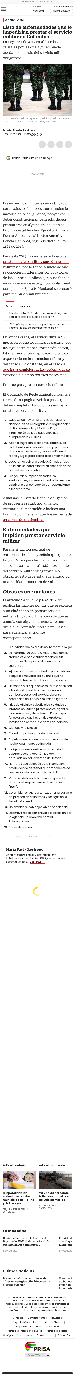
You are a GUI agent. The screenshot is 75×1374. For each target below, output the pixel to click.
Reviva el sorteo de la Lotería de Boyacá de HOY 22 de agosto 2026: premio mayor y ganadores (26, 1241)
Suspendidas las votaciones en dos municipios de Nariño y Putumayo (18, 1198)
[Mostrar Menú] (3, 9)
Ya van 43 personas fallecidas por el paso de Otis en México (55, 1196)
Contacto (17, 1318)
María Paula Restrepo (20, 130)
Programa (38, 11)
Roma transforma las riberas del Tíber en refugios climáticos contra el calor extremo (27, 1281)
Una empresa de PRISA (37, 1346)
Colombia (14, 836)
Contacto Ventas (37, 1318)
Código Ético (65, 1335)
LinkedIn (59, 144)
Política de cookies (57, 1330)
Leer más (35, 861)
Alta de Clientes (53, 1322)
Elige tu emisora (61, 11)
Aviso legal (53, 1326)
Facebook (42, 144)
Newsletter (56, 1318)
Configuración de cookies (17, 1335)
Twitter (51, 144)
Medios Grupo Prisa (38, 1355)
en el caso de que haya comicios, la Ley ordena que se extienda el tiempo (36, 369)
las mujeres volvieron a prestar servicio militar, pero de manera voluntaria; (36, 261)
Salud (48, 836)
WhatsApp (68, 144)
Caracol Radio (18, 9)
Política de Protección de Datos (25, 1330)
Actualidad (14, 20)
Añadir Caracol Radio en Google (32, 158)
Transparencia (45, 1335)
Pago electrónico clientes (26, 1322)
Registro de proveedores (29, 1326)
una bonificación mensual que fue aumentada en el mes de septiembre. (37, 514)
